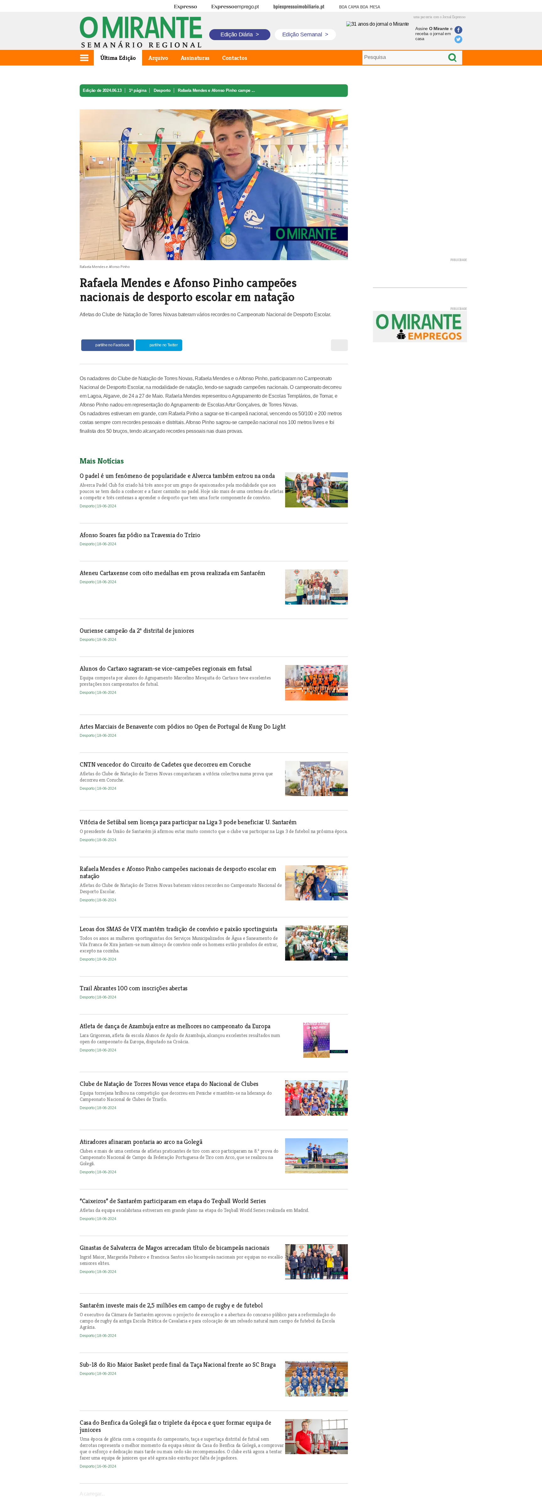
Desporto (162, 90)
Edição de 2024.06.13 (102, 90)
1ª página (137, 90)
